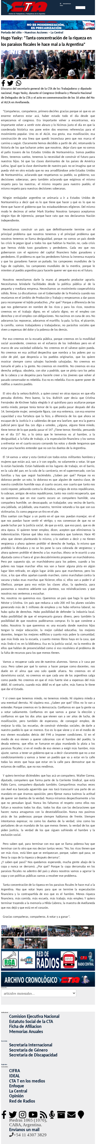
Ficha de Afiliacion (25, 1027)
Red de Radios (22, 1101)
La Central (57, 32)
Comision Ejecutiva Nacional (34, 1016)
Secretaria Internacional (30, 1045)
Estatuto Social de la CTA (31, 1022)
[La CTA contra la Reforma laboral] (48, 25)
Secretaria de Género (28, 1050)
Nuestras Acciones (36, 32)
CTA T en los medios (27, 1081)
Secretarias (4, 1041)
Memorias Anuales (26, 1032)
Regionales (4, 1064)
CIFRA (14, 1071)
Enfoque (16, 1086)
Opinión (16, 1096)
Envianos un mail (24, 1130)
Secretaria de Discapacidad (33, 1055)
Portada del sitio (11, 32)
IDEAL (14, 1076)
